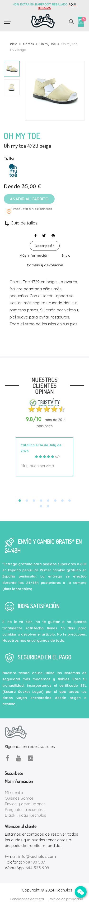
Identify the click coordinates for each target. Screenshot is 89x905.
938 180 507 (34, 862)
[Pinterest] (53, 235)
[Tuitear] (44, 235)
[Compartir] (35, 235)
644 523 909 (37, 867)
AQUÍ (73, 4)
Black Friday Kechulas (25, 815)
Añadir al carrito (29, 198)
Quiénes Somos (19, 798)
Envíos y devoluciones (25, 803)
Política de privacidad (66, 899)
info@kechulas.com (37, 856)
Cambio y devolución (45, 265)
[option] (11, 68)
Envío (65, 255)
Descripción (45, 245)
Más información (33, 255)
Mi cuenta (14, 792)
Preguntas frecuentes (24, 809)
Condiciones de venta (27, 899)
